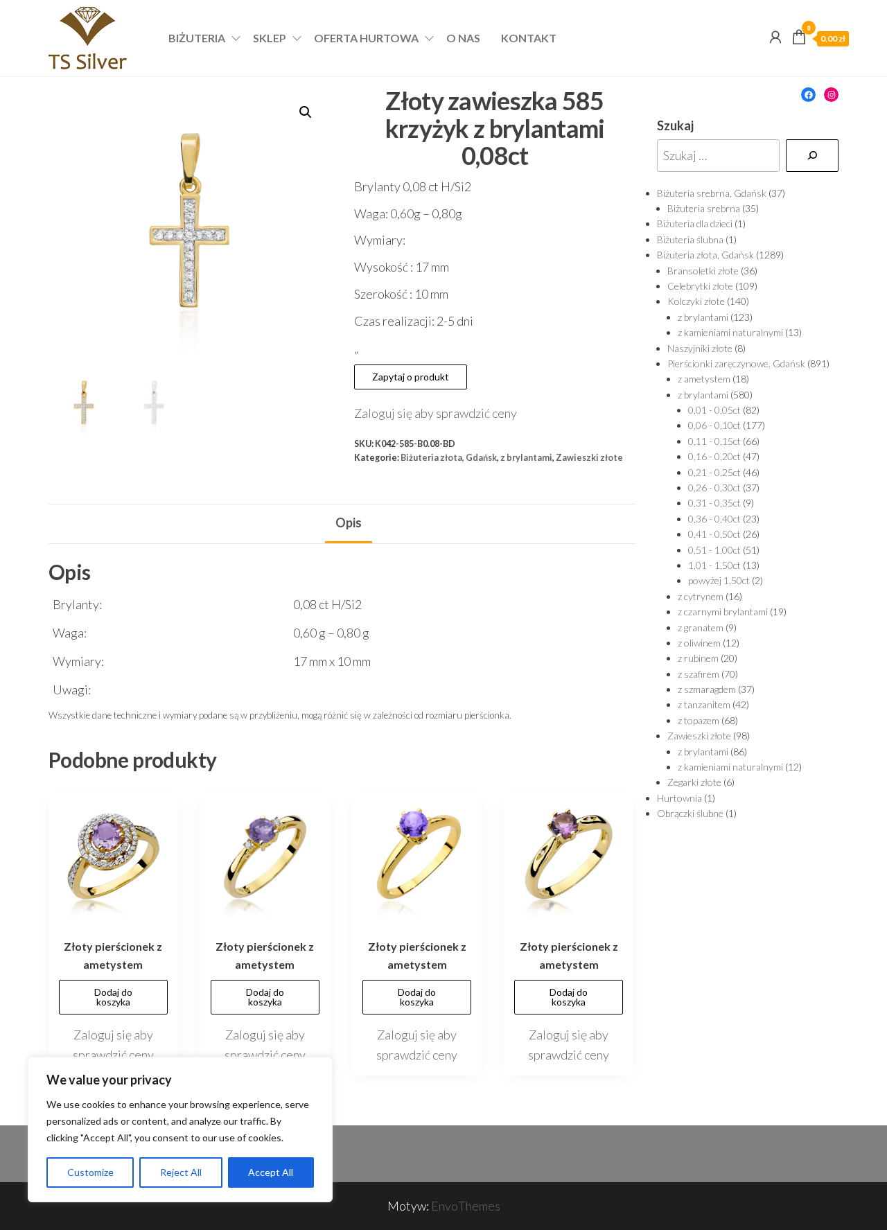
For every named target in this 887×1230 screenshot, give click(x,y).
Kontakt (528, 37)
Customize (90, 1172)
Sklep (269, 37)
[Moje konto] (775, 37)
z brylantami (526, 458)
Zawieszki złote (589, 458)
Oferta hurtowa (366, 37)
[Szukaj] (812, 155)
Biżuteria (196, 37)
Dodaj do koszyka (113, 997)
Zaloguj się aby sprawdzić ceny (435, 413)
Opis (348, 522)
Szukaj (675, 125)
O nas (463, 37)
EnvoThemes (465, 1205)
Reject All (181, 1172)
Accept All (270, 1172)
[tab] (348, 523)
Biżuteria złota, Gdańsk (449, 458)
